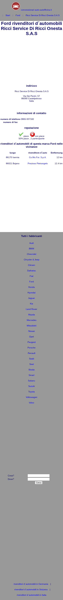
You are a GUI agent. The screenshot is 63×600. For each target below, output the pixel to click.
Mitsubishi (31, 325)
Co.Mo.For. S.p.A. (37, 157)
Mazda (31, 314)
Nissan (31, 331)
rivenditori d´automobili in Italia (31, 595)
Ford (18, 15)
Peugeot (32, 342)
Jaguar (31, 298)
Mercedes (31, 320)
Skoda (31, 369)
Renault (31, 353)
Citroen (31, 265)
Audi (31, 243)
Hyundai (31, 292)
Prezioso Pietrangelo (38, 163)
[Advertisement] (31, 60)
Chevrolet (31, 254)
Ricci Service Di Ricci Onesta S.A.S (42, 15)
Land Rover (31, 309)
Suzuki (31, 386)
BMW (31, 248)
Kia (31, 303)
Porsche (31, 347)
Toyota (31, 391)
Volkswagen (31, 397)
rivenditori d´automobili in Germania (31, 584)
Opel (31, 336)
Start (8, 15)
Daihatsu (31, 270)
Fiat (31, 276)
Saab (31, 358)
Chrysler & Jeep (31, 259)
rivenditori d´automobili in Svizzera (31, 589)
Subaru (31, 380)
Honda (31, 287)
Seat (31, 364)
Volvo (31, 402)
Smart (31, 375)
